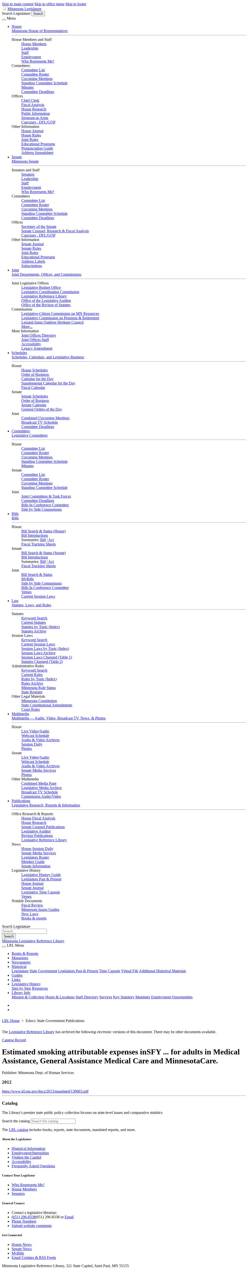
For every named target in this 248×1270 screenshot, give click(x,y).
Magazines (20, 958)
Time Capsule (109, 971)
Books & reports (33, 918)
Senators (27, 174)
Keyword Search (34, 618)
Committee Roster (35, 74)
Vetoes (26, 592)
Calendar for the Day (37, 379)
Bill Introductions (34, 535)
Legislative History (26, 984)
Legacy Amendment (36, 348)
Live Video (30, 731)
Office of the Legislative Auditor (46, 300)
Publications (21, 801)
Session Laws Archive (38, 653)
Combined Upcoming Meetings (45, 418)
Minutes (27, 87)
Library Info (21, 993)
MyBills (27, 579)
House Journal (32, 131)
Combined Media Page (38, 783)
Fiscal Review (32, 905)
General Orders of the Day (41, 409)
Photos (26, 749)
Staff (25, 53)
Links (16, 980)
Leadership (29, 48)
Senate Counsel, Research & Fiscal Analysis (55, 231)
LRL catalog (18, 1130)
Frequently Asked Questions (33, 1166)
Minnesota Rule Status (38, 688)
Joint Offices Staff (35, 340)
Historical (19, 967)
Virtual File (129, 971)
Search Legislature (16, 13)
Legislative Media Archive (41, 788)
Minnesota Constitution (39, 701)
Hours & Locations (60, 997)
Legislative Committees (29, 435)
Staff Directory (87, 997)
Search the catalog (16, 1121)
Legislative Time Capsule (40, 892)
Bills (15, 514)
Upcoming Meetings (37, 79)
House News (21, 1244)
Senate (17, 157)
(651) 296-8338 (24, 1217)
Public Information (35, 113)
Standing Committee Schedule (44, 83)
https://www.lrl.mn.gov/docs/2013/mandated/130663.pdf (45, 1091)
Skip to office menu (49, 4)
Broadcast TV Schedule (39, 422)
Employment (31, 57)
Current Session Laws (38, 596)
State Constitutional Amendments (46, 705)
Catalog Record (14, 1040)
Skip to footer (75, 4)
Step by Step (21, 988)
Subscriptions (31, 266)
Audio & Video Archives (40, 740)
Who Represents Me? (37, 61)
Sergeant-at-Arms (34, 118)
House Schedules (34, 370)
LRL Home (11, 1021)
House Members (33, 44)
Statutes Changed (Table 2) (42, 662)
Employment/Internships (30, 1153)
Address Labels (33, 261)
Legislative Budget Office (41, 287)
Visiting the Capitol (26, 1157)
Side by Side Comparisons (41, 509)
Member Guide (33, 862)
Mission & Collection (28, 997)
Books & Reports (25, 953)
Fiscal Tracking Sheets (38, 544)
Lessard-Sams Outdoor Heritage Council (52, 322)
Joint (15, 270)
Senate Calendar (33, 405)
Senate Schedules (34, 396)
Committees (21, 431)
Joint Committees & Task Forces (46, 496)
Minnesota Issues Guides (40, 909)
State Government (43, 971)
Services (105, 997)
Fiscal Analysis (32, 105)
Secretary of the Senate (38, 227)
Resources (40, 988)
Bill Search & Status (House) (43, 531)
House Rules (31, 135)
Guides (17, 975)
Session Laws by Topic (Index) (45, 648)
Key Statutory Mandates (131, 997)
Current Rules (32, 675)
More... (26, 327)
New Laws (29, 914)
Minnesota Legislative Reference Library (33, 941)
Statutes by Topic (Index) (40, 627)
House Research (33, 109)
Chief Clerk (30, 100)
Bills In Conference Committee (45, 505)
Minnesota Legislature (24, 9)
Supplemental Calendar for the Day (48, 383)
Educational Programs (38, 144)
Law (15, 601)
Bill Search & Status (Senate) (43, 553)
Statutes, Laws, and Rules (31, 605)
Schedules (19, 353)
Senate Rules (31, 248)
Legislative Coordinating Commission (50, 292)
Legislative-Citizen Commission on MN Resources (60, 314)
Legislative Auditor (36, 831)
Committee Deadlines (37, 92)
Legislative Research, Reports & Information (46, 805)
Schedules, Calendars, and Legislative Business (48, 357)
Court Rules (30, 709)
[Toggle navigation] (4, 19)
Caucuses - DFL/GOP (38, 122)
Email (69, 1217)
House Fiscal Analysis (38, 818)
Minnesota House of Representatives (40, 31)
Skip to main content (17, 4)
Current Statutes (33, 622)
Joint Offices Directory (38, 335)
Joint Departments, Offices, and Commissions (46, 274)
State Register (31, 692)
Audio (44, 731)
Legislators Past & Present (41, 879)
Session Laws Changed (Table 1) (46, 657)
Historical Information (28, 1149)
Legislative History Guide (41, 875)
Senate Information (35, 866)
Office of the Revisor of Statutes (45, 305)
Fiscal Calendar (33, 387)
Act (51, 540)
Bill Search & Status (36, 575)
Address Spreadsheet (37, 153)
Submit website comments (32, 1226)
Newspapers (21, 962)
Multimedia (20, 714)
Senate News (22, 1249)
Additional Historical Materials (162, 971)
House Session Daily (37, 849)
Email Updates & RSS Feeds (34, 1257)
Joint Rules (29, 140)
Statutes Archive (33, 631)
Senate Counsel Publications (43, 827)
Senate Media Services (38, 770)
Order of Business (35, 374)
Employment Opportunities (172, 997)
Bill (43, 540)
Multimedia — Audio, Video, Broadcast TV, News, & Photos (59, 718)
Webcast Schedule (35, 735)
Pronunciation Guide (37, 148)
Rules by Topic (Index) (39, 679)
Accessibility (31, 344)
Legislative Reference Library (44, 296)
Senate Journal (32, 244)
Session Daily (31, 744)
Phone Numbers (24, 1221)
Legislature (20, 971)
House (17, 26)
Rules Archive (32, 683)
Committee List (33, 70)
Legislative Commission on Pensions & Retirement (60, 318)
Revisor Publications (37, 836)
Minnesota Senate (25, 161)
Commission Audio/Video (41, 796)
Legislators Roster (35, 857)
